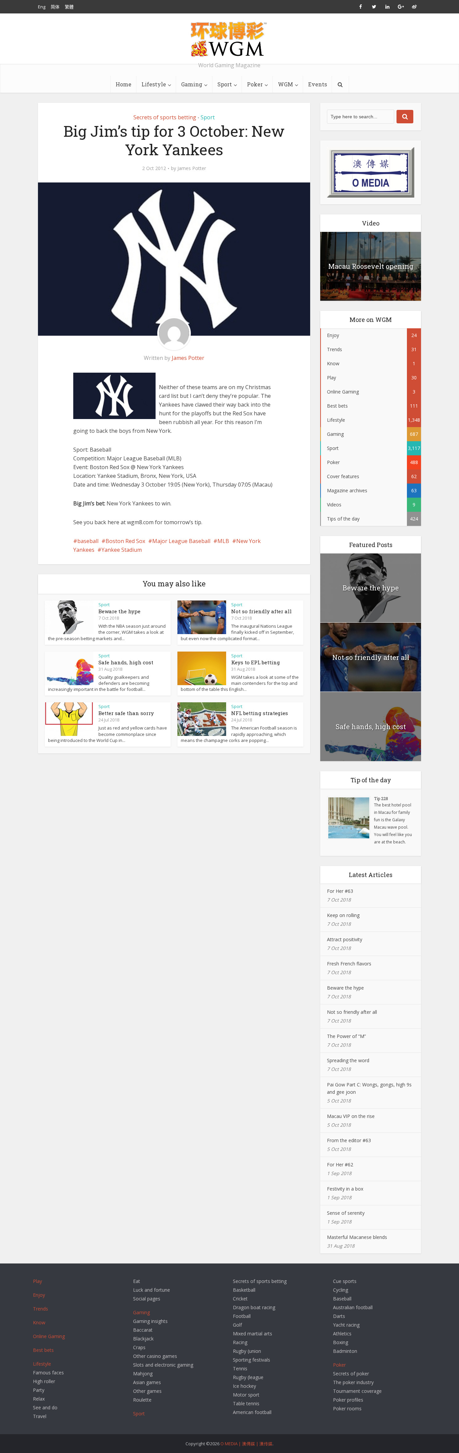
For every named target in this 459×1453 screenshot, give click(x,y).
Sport (224, 84)
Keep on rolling (343, 915)
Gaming (191, 84)
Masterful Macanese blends (357, 1237)
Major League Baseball (181, 541)
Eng (41, 7)
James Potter (191, 168)
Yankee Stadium (121, 549)
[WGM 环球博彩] (229, 38)
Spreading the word (348, 1060)
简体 (55, 7)
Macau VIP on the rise (351, 1116)
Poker (255, 84)
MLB (223, 541)
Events (317, 84)
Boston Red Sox (125, 541)
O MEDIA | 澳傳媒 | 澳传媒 (246, 1444)
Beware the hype (119, 611)
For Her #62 (340, 1164)
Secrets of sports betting (164, 117)
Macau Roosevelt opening (370, 266)
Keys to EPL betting (255, 662)
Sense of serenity (346, 1213)
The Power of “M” (346, 1036)
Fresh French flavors (349, 963)
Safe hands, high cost (125, 662)
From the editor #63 (349, 1140)
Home (123, 84)
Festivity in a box (345, 1189)
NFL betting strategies (259, 713)
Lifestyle (153, 84)
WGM (285, 84)
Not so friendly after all (261, 611)
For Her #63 (340, 891)
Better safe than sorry (126, 713)
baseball (87, 541)
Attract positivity (344, 939)
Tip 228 (381, 798)
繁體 (69, 7)
